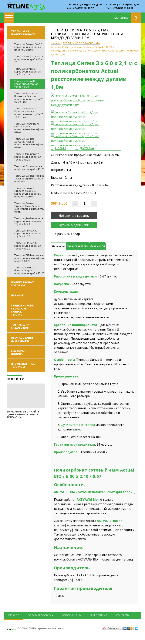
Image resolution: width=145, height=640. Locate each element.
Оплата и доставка (40, 615)
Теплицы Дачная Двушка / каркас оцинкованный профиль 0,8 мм (29, 143)
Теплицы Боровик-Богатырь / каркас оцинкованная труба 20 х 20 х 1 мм (28, 98)
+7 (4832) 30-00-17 (83, 8)
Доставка (87, 148)
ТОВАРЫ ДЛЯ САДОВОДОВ (20, 326)
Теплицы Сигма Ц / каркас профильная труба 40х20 (26, 83)
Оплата (60, 148)
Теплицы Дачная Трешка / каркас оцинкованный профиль (29, 178)
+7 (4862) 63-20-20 (123, 8)
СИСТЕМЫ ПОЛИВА (18, 352)
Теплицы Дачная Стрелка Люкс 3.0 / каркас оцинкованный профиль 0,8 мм (28, 192)
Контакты (122, 615)
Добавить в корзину (74, 216)
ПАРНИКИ (17, 295)
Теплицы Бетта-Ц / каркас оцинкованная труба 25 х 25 (27, 71)
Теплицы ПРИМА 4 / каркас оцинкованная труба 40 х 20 (27, 245)
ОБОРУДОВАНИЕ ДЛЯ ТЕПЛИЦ (22, 339)
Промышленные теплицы (23, 365)
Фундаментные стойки (78, 425)
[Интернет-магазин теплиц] (27, 4)
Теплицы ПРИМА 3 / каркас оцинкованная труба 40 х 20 (27, 233)
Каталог (13, 615)
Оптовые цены (71, 615)
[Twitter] (137, 628)
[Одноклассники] (133, 628)
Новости (16, 379)
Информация (98, 615)
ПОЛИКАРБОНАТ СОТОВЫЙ (22, 284)
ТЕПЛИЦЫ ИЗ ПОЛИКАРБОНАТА (23, 33)
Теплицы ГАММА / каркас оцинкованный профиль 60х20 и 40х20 (29, 258)
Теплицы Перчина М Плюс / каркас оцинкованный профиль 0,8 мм (29, 128)
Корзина (121, 17)
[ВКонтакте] (125, 628)
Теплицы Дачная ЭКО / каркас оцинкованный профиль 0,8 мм (28, 46)
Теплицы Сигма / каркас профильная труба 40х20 (29, 167)
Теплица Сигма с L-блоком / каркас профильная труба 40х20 (29, 270)
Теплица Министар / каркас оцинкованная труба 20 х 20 (27, 156)
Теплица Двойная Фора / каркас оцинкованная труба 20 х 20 (29, 221)
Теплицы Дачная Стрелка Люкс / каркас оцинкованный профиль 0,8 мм (29, 207)
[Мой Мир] (129, 628)
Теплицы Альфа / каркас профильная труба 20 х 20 (28, 59)
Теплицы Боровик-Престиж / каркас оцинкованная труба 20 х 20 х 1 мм (28, 113)
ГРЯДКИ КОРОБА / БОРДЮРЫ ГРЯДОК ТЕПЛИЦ (22, 310)
